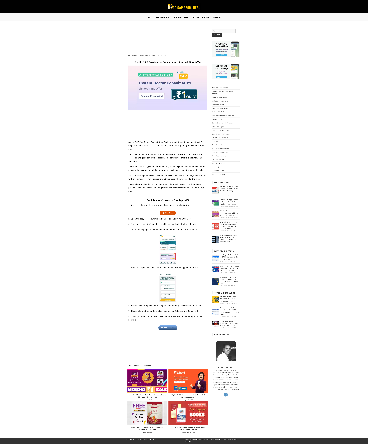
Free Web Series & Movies (221, 156)
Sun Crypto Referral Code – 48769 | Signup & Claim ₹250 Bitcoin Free (229, 257)
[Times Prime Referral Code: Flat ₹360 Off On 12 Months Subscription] (215, 324)
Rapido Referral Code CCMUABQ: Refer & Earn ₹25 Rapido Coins (228, 299)
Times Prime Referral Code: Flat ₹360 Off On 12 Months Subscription (229, 323)
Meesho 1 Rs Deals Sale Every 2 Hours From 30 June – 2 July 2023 (147, 396)
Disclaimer (188, 441)
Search (214, 28)
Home (187, 439)
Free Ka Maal (217, 145)
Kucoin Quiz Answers (220, 167)
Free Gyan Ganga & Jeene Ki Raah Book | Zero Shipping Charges (188, 428)
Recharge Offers (218, 171)
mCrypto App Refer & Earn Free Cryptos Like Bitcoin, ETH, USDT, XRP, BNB (229, 268)
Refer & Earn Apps (218, 174)
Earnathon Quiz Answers (221, 134)
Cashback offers (218, 105)
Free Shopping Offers (147, 55)
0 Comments (232, 195)
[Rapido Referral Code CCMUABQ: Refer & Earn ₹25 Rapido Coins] (215, 299)
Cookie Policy (210, 439)
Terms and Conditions (229, 439)
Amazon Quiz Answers (220, 88)
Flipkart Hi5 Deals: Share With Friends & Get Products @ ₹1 (188, 396)
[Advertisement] (167, 39)
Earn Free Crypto (218, 127)
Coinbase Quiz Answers (221, 108)
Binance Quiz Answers (220, 97)
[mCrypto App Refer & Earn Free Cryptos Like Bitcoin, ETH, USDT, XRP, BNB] (215, 269)
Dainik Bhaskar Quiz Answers (222, 123)
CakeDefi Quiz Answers (220, 101)
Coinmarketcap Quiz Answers (223, 116)
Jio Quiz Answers (218, 160)
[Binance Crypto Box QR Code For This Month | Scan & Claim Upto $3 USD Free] (215, 281)
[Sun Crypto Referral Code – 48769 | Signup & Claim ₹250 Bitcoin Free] (215, 258)
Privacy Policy (201, 439)
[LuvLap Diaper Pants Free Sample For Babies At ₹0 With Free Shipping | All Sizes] (215, 190)
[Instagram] (226, 395)
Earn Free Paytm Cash (220, 130)
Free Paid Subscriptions (221, 149)
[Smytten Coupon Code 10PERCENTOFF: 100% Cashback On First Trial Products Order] (215, 239)
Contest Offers (218, 119)
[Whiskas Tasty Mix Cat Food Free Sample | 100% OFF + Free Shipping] (215, 214)
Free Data (215, 141)
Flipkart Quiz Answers (220, 138)
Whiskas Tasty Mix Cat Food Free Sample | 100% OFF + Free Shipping (229, 213)
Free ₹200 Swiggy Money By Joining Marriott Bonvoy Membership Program (229, 202)
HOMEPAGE (193, 439)
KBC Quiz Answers (218, 163)
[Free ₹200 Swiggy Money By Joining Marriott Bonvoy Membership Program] (215, 203)
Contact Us (218, 439)
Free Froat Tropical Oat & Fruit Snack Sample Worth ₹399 (147, 428)
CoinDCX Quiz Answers (220, 112)
